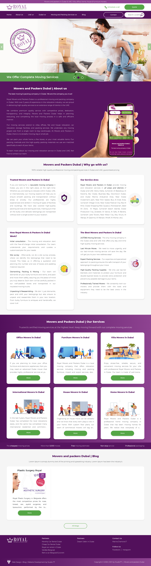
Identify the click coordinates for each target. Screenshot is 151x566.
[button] (31, 15)
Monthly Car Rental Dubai (52, 542)
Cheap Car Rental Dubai (51, 544)
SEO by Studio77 (115, 562)
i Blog (24, 562)
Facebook (116, 550)
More (28, 378)
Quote (134, 7)
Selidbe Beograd (48, 550)
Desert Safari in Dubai (85, 542)
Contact (113, 15)
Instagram (127, 550)
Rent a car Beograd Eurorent (53, 553)
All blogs (75, 526)
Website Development (36, 562)
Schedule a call (114, 7)
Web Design (16, 562)
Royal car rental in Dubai (51, 547)
